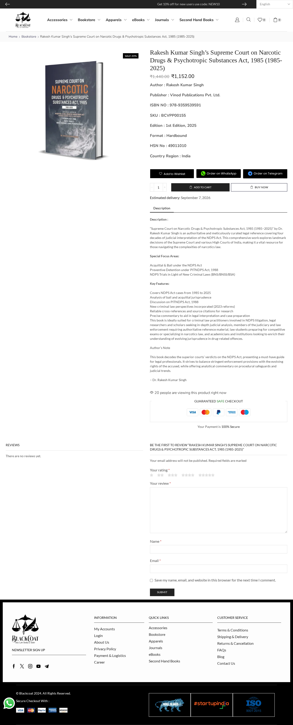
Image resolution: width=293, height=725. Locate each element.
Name (155, 541)
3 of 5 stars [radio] (172, 475)
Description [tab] (161, 208)
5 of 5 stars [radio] (206, 475)
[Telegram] (47, 666)
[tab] (162, 208)
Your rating (160, 470)
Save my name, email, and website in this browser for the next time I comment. (215, 580)
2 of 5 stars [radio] (160, 475)
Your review (160, 483)
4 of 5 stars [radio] (188, 475)
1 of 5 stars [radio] (151, 475)
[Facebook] (14, 666)
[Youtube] (38, 666)
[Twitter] (22, 666)
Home (13, 36)
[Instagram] (30, 666)
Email (155, 560)
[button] (237, 20)
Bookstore (29, 36)
